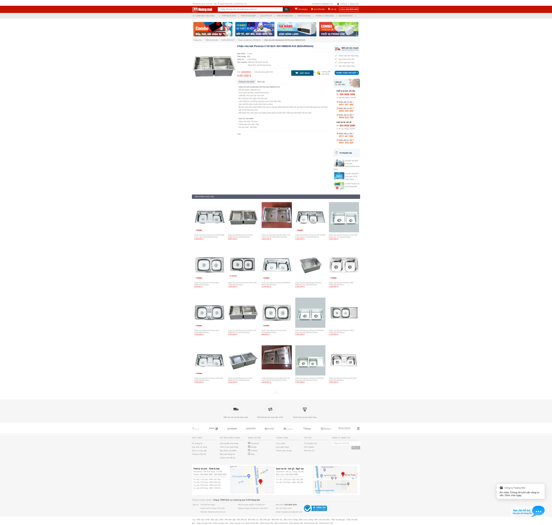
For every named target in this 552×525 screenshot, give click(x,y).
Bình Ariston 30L (296, 523)
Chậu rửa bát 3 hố (204, 523)
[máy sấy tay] (296, 431)
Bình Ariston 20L (311, 523)
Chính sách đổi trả (227, 458)
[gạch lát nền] (314, 431)
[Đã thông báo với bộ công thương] (315, 511)
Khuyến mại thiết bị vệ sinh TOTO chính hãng (351, 176)
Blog (252, 454)
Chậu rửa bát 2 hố (220, 523)
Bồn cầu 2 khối (203, 520)
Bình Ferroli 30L (252, 523)
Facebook (254, 443)
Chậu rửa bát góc (338, 520)
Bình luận (261, 82)
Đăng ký (344, 4)
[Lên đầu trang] (276, 393)
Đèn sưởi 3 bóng (291, 520)
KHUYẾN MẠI (319, 9)
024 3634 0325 (220, 474)
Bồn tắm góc (265, 520)
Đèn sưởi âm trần (322, 520)
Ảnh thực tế (309, 451)
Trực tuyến (280, 443)
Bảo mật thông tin (227, 454)
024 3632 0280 (291, 474)
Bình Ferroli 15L (281, 523)
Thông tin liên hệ (199, 454)
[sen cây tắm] (240, 431)
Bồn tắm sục (253, 520)
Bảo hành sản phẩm (228, 451)
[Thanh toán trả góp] (347, 75)
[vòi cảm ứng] (258, 431)
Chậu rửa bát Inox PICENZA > (251, 40)
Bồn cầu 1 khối (217, 520)
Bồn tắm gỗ (242, 520)
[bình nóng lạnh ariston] (352, 431)
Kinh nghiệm (309, 447)
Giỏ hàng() (303, 9)
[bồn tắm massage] (277, 431)
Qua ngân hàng (282, 447)
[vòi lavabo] (202, 431)
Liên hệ (333, 9)
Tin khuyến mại (310, 443)
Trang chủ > (199, 40)
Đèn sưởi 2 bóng (306, 520)
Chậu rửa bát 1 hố (236, 523)
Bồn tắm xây (277, 520)
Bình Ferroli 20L (266, 523)
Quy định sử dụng (199, 447)
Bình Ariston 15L (326, 523)
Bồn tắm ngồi (230, 520)
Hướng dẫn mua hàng (229, 443)
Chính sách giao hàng (229, 447)
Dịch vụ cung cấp (199, 451)
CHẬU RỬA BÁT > (229, 40)
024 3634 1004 (206, 474)
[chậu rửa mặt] (221, 431)
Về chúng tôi (197, 443)
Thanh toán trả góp (284, 451)
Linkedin (254, 451)
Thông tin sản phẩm (246, 82)
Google (253, 447)
